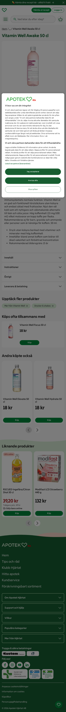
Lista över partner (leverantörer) (18, 164)
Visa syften (33, 189)
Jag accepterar (33, 172)
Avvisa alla (33, 180)
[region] (33, 145)
